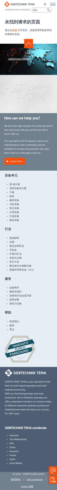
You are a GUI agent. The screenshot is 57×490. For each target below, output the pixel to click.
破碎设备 (14, 200)
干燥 (11, 192)
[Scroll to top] (28, 43)
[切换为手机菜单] (53, 4)
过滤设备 (14, 216)
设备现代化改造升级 (20, 295)
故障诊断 (14, 299)
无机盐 (13, 249)
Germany (14, 435)
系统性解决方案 (17, 188)
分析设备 (14, 204)
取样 (11, 196)
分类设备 (14, 212)
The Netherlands (18, 439)
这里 (14, 30)
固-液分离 (14, 184)
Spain (12, 459)
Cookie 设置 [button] (27, 486)
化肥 (11, 241)
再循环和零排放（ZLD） (22, 269)
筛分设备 (14, 208)
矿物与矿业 (15, 253)
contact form (16, 161)
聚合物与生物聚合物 (20, 265)
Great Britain (15, 463)
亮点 (11, 329)
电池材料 (14, 237)
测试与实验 (15, 303)
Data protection (35, 479)
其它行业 (14, 261)
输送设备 (14, 220)
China (12, 447)
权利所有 (16, 479)
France (12, 455)
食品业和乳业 (16, 245)
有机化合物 (15, 257)
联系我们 (14, 321)
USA (11, 443)
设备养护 (14, 287)
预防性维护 (15, 291)
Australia (14, 451)
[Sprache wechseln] (45, 4)
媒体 (11, 325)
